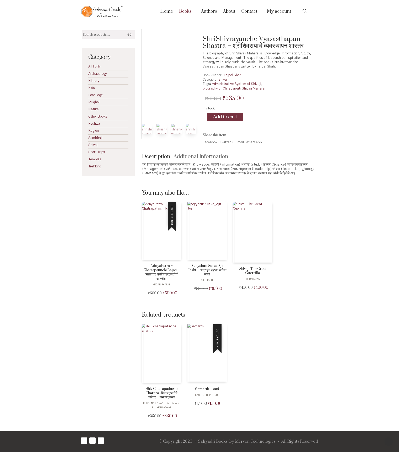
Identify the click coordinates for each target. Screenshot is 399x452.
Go (129, 34)
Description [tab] (156, 156)
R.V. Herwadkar (161, 407)
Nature (93, 109)
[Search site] (305, 12)
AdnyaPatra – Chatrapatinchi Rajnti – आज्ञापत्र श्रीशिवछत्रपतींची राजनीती (161, 272)
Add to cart (225, 117)
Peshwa (94, 123)
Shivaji (223, 79)
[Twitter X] (92, 440)
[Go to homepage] (102, 11)
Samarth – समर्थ (207, 389)
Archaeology (97, 73)
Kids (91, 88)
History (93, 80)
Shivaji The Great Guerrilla (252, 271)
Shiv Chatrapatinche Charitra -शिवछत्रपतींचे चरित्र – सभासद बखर (161, 393)
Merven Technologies (255, 441)
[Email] (101, 440)
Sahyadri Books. (213, 441)
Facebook (210, 142)
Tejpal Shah (232, 75)
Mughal (94, 102)
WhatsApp (254, 142)
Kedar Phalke (161, 284)
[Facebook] (84, 440)
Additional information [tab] (201, 156)
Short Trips (96, 152)
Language (95, 95)
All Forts (94, 66)
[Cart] (315, 11)
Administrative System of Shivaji (236, 84)
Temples (94, 159)
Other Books (97, 116)
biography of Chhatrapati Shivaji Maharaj (234, 88)
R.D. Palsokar (252, 279)
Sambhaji (95, 138)
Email (239, 142)
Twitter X (226, 142)
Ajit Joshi (207, 280)
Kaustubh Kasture (207, 395)
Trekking (94, 166)
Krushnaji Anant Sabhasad (161, 403)
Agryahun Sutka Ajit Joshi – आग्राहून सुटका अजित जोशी (207, 270)
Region (93, 130)
